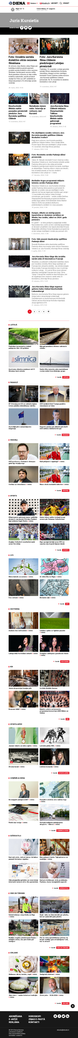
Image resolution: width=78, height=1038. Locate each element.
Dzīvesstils (15, 836)
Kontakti (34, 1022)
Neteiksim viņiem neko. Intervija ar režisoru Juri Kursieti (37, 110)
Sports (13, 496)
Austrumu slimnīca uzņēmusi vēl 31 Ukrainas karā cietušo (22, 370)
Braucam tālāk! (17, 709)
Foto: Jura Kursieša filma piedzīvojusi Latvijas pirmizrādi (52, 61)
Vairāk (59, 377)
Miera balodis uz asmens (21, 577)
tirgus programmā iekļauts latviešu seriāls (48, 182)
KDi (11, 667)
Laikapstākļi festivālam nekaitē (23, 653)
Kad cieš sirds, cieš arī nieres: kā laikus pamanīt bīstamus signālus (23, 858)
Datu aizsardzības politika (17, 1033)
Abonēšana (15, 1016)
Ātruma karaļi (16, 767)
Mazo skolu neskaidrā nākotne (54, 484)
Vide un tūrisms (17, 893)
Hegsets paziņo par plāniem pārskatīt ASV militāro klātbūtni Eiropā (54, 428)
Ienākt (66, 3)
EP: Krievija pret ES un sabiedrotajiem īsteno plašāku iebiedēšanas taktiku (23, 405)
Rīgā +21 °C (20, 9)
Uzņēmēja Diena (17, 778)
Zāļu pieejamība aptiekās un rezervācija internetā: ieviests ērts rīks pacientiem (23, 881)
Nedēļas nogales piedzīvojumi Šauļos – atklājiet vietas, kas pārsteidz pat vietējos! (23, 939)
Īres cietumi (16, 598)
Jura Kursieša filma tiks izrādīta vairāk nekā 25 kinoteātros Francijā (48, 257)
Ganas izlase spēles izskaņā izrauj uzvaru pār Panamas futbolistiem (52, 518)
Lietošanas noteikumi (16, 1032)
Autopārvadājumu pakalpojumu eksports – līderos (51, 823)
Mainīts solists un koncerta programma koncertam (54, 711)
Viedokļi (14, 440)
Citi (12, 555)
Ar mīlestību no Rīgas (51, 577)
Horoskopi (35, 1016)
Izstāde (48, 688)
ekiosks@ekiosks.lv (63, 1030)
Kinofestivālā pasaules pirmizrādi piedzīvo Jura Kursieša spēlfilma (18, 112)
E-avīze (13, 1019)
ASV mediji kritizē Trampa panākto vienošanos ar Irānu (53, 405)
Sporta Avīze (16, 724)
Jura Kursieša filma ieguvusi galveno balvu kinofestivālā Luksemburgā (47, 289)
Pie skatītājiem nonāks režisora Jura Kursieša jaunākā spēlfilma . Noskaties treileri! (48, 135)
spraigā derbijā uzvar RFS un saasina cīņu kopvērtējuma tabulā (52, 543)
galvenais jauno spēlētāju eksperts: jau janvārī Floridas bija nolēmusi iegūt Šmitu (23, 519)
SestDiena (15, 609)
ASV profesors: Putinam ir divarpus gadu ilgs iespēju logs (22, 462)
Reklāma (14, 1022)
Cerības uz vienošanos (20, 484)
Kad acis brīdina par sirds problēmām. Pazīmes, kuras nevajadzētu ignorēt (54, 881)
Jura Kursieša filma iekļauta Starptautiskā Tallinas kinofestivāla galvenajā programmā (59, 115)
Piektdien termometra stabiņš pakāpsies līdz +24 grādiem (20, 347)
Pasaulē (14, 382)
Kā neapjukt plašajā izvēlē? (21, 800)
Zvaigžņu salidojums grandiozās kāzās (54, 654)
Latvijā (13, 325)
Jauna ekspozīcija (20, 688)
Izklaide (14, 953)
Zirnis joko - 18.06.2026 (51, 995)
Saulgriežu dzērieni (50, 974)
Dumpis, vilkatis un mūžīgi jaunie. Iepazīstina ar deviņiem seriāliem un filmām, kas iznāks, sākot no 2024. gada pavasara (49, 216)
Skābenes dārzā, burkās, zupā (23, 974)
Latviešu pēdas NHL (50, 746)
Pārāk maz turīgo (18, 822)
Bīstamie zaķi (47, 598)
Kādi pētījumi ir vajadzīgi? (52, 461)
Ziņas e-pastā (37, 1019)
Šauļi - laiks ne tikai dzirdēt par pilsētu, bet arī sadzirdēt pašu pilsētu (54, 916)
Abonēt (54, 3)
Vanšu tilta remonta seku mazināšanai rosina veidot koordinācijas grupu (54, 370)
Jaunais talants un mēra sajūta (23, 746)
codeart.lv (19, 1035)
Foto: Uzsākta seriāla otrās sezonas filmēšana (23, 60)
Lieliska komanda (49, 767)
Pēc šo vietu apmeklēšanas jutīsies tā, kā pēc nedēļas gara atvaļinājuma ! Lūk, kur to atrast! (54, 939)
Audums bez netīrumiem (21, 631)
